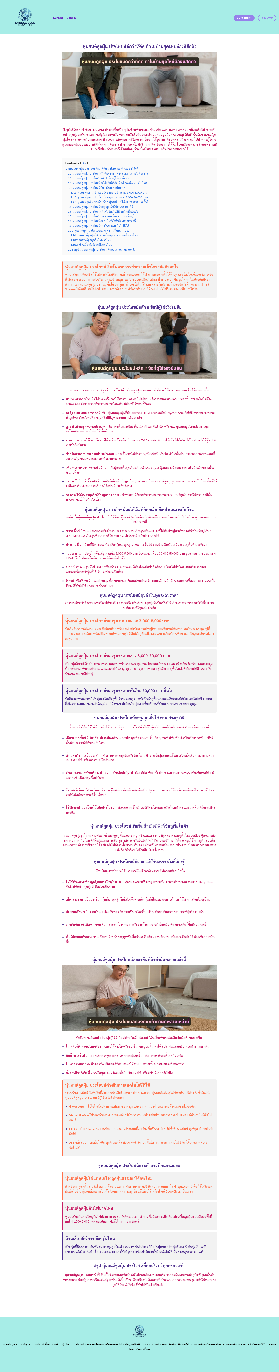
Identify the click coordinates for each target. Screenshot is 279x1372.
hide (84, 163)
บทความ (72, 18)
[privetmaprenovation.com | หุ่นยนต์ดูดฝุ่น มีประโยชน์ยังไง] (25, 17)
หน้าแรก (58, 18)
